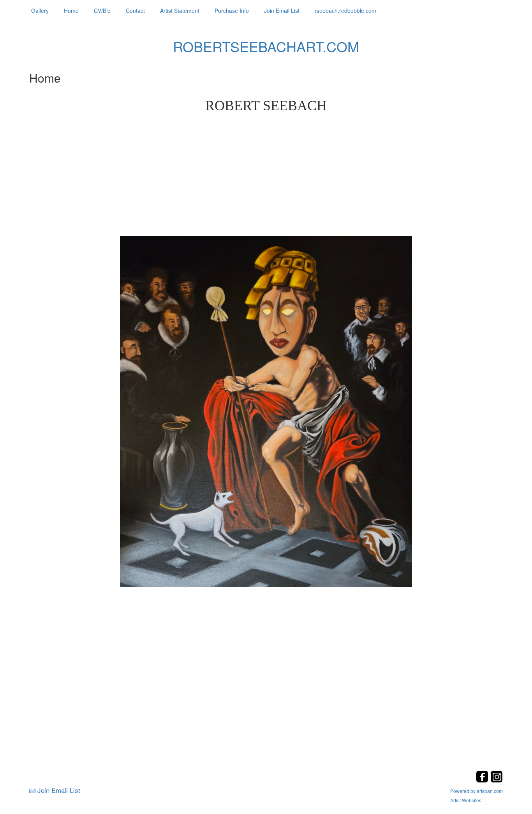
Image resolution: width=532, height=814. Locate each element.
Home (71, 10)
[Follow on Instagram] (496, 780)
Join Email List (281, 10)
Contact (135, 10)
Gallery (40, 10)
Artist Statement (179, 10)
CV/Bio (102, 10)
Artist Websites (465, 800)
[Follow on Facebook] (483, 780)
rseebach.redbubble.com (345, 10)
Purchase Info (232, 10)
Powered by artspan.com (476, 791)
